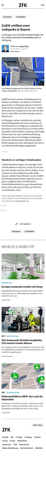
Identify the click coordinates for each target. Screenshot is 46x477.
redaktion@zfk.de (21, 201)
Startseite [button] (23, 5)
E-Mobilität (20, 17)
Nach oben (37, 425)
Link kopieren (25, 224)
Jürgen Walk (24, 46)
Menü (3, 5)
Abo (42, 5)
